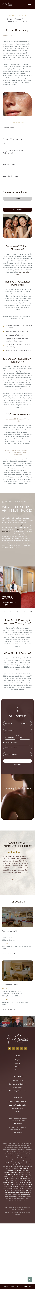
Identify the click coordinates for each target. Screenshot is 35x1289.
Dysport (28, 1183)
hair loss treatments (24, 1201)
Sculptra (6, 1191)
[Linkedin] (25, 1055)
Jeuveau (6, 1185)
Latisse (26, 1199)
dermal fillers (6, 531)
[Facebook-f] (9, 1055)
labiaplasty (20, 1173)
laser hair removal (19, 1195)
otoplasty (6, 1179)
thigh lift (28, 1173)
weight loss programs (10, 1203)
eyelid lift (19, 1177)
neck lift (21, 1179)
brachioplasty (23, 1170)
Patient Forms (17, 1094)
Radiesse (22, 1189)
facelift (21, 1175)
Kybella (12, 1191)
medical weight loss (20, 525)
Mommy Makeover (10, 1173)
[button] (29, 4)
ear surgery (14, 1179)
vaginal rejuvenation (18, 1205)
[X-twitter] (17, 1055)
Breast (17, 1070)
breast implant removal (24, 1164)
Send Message (17, 761)
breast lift (17, 1162)
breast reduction (25, 1162)
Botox (19, 529)
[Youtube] (21, 1055)
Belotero (29, 1189)
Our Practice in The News (17, 1091)
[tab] (17, 199)
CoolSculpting (22, 1203)
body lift (16, 1170)
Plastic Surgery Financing (17, 1097)
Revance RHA (14, 1189)
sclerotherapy (14, 1193)
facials (22, 1199)
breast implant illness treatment (13, 1166)
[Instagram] (13, 1055)
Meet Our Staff (17, 1115)
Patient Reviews (17, 1087)
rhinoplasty (25, 1177)
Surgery (17, 1066)
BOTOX (16, 1183)
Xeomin (12, 1185)
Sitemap (17, 1118)
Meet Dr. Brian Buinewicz (17, 1108)
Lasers (17, 1076)
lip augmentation (13, 1181)
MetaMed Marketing (17, 1216)
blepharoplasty (10, 1177)
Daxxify (25, 529)
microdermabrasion (13, 1199)
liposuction (10, 1170)
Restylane (6, 1189)
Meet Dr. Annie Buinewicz (17, 1112)
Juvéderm (28, 1187)
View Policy (17, 764)
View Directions (17, 1130)
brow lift (26, 1175)
